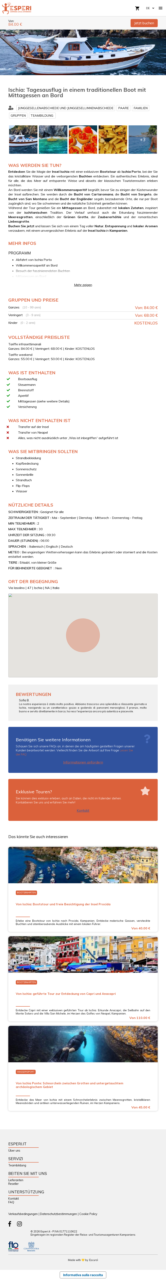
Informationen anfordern (83, 762)
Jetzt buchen (144, 23)
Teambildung (42, 115)
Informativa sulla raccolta (83, 1275)
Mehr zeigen (83, 285)
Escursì (93, 1260)
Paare (123, 108)
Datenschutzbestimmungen (58, 1214)
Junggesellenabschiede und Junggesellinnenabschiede (65, 108)
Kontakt (83, 810)
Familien (141, 108)
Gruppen (18, 115)
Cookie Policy (88, 1214)
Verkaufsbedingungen (23, 1214)
